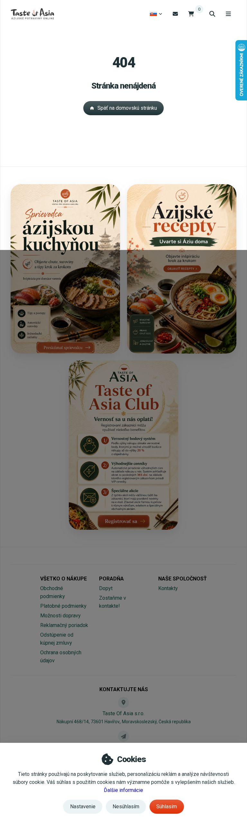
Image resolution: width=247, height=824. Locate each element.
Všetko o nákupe (63, 579)
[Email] (175, 14)
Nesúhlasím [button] (126, 806)
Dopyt (106, 588)
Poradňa (111, 579)
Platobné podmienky (63, 606)
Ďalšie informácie (123, 790)
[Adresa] (123, 702)
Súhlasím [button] (166, 806)
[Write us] (123, 736)
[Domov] (32, 14)
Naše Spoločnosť (182, 579)
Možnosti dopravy (60, 616)
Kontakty (168, 588)
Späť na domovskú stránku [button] (127, 108)
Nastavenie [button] (83, 806)
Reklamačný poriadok (64, 625)
